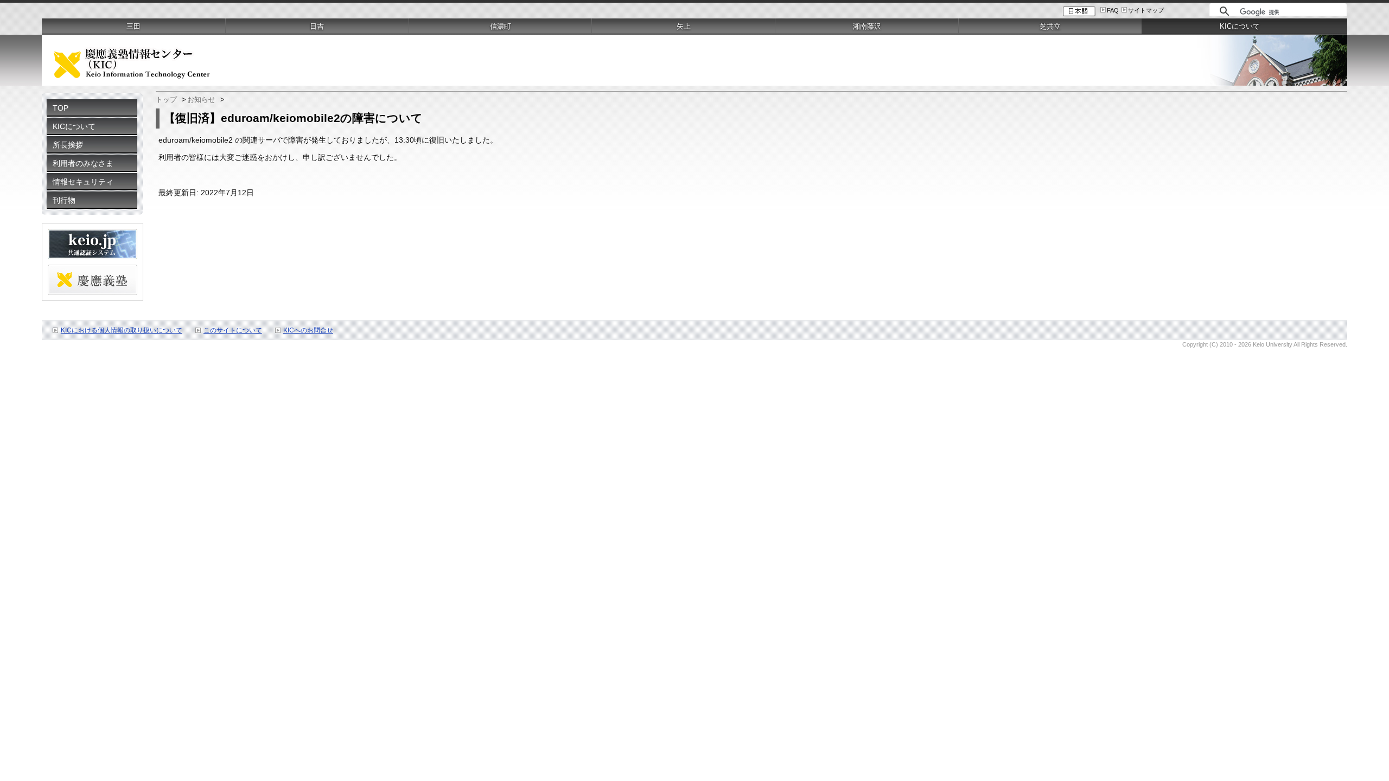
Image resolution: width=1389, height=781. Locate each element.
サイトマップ (1146, 10)
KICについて (74, 126)
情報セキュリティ (83, 181)
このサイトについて (232, 330)
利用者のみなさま (83, 163)
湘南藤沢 (867, 26)
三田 (133, 26)
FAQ (1113, 10)
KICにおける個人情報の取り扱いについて (121, 330)
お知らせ (201, 99)
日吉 (317, 26)
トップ (166, 99)
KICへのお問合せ (308, 330)
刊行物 (64, 200)
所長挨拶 (68, 144)
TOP (60, 108)
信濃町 (500, 26)
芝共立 (1050, 26)
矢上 (684, 26)
